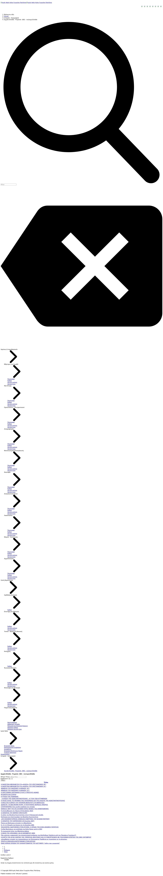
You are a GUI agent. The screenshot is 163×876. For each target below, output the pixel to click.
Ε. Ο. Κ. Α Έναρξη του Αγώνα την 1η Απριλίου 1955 (17, 825)
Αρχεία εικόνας (12, 382)
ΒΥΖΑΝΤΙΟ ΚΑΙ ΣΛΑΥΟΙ (8, 794)
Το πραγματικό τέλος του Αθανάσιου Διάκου (15, 831)
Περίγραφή (11, 400)
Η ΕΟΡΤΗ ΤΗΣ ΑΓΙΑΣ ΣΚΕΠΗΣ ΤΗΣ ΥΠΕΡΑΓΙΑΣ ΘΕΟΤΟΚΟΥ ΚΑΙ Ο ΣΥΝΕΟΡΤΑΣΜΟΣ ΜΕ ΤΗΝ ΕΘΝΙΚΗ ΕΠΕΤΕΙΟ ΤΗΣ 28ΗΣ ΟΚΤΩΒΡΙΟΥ (46, 837)
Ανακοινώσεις (5, 754)
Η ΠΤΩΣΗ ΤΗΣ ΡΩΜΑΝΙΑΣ (9, 796)
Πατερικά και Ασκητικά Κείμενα (17, 726)
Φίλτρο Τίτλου (6, 777)
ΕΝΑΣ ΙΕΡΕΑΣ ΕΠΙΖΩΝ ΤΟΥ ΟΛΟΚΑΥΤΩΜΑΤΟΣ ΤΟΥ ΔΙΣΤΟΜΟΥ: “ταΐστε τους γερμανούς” (30, 843)
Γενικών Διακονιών (10, 752)
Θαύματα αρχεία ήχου (14, 729)
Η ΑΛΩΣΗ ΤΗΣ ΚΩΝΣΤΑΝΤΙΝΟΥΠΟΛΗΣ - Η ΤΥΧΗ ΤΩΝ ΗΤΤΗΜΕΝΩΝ (24, 798)
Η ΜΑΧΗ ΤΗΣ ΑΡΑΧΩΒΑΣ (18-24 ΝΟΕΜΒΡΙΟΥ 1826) (18, 833)
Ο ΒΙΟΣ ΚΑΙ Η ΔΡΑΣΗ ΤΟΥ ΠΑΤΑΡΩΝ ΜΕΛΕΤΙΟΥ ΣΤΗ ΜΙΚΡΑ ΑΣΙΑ (22, 802)
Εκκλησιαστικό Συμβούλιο (12, 747)
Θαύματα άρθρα (12, 727)
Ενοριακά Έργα (9, 746)
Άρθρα (9, 381)
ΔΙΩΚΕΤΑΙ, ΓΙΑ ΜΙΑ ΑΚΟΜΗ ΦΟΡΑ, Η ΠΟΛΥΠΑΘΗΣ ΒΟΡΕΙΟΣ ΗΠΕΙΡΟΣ (24, 805)
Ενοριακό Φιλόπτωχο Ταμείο (13, 751)
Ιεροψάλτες (7, 749)
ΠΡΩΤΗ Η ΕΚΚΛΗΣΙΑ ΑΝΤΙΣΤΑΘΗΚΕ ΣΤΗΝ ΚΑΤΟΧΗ (18, 841)
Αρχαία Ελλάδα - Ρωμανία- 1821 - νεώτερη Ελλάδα (20, 771)
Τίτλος (46, 782)
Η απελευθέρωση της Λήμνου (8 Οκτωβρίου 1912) (17, 811)
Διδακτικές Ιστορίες (13, 724)
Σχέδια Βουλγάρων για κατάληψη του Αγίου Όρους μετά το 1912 (21, 829)
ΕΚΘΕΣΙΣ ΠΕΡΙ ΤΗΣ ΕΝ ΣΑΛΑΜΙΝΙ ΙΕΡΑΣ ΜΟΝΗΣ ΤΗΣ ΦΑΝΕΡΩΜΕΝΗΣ (25, 809)
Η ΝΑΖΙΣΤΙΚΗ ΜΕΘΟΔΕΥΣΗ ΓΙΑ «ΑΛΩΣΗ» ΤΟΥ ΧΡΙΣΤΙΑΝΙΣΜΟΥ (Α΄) (23, 786)
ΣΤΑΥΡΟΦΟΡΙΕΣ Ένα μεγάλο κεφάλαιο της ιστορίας (18, 807)
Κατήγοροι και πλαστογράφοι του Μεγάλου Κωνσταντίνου (19, 817)
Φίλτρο (3, 780)
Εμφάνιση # (5, 778)
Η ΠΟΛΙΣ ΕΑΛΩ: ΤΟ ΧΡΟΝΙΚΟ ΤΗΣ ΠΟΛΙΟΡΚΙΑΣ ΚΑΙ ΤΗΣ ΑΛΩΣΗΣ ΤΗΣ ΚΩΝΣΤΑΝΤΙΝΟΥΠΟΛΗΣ (33, 800)
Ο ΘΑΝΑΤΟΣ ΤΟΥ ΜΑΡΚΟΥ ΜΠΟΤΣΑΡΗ (14, 813)
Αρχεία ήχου (11, 384)
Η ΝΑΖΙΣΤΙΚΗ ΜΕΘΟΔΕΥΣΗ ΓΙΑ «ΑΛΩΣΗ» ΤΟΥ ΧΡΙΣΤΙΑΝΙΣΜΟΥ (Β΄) (23, 784)
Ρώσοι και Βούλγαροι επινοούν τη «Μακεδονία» (16, 823)
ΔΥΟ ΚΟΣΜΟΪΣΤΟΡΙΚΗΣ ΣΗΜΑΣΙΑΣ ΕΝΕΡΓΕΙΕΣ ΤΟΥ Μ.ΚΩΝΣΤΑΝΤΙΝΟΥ (25, 819)
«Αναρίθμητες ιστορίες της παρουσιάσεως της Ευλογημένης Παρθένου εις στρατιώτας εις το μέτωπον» (34, 839)
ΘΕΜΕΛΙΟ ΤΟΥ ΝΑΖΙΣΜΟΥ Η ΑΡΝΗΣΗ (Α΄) (15, 790)
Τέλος (6, 852)
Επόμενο (7, 850)
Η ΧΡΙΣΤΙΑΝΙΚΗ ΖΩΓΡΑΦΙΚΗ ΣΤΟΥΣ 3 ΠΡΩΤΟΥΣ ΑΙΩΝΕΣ (20, 792)
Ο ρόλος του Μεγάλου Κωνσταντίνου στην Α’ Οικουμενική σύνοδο (22, 815)
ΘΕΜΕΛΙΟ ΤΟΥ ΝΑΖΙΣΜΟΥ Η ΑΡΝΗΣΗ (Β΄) (15, 788)
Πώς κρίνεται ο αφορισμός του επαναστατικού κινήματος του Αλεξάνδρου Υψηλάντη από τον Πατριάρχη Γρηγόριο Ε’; (38, 835)
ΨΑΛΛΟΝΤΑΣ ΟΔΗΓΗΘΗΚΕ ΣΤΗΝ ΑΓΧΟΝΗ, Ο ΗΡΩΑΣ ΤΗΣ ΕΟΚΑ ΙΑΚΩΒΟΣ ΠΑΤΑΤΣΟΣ (30, 827)
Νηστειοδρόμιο (12, 722)
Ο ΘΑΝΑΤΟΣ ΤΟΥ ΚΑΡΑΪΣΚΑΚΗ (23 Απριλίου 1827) (17, 821)
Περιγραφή (11, 379)
